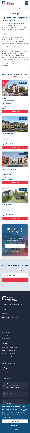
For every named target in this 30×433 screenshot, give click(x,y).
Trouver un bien (6, 371)
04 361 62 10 (10, 395)
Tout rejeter (15, 429)
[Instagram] (17, 317)
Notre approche (6, 325)
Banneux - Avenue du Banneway (10, 360)
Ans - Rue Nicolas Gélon (8, 356)
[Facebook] (3, 317)
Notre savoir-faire (6, 329)
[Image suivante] (26, 88)
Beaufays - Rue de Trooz (8, 363)
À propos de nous (6, 378)
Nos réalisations (6, 338)
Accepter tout (15, 421)
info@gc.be (10, 403)
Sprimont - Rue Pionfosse (8, 353)
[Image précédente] (3, 88)
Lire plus (9, 417)
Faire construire (11, 8)
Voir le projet (15, 111)
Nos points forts (6, 332)
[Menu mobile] (26, 3)
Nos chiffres (5, 335)
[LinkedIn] (8, 317)
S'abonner (15, 280)
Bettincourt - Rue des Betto (9, 350)
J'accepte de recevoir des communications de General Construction (14, 284)
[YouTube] (12, 317)
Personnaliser (15, 425)
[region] (15, 418)
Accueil (3, 8)
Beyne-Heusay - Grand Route (9, 347)
